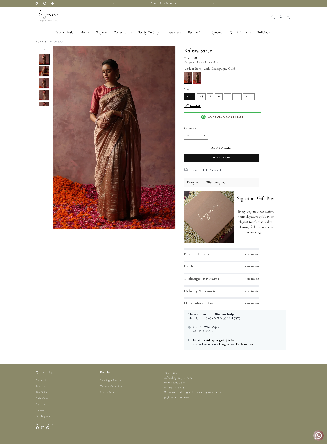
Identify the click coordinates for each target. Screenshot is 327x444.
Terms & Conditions (111, 386)
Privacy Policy (108, 392)
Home (39, 41)
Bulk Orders (43, 398)
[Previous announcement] (113, 3)
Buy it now (221, 157)
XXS (189, 96)
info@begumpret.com (222, 340)
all (46, 41)
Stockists (40, 386)
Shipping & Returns (111, 380)
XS (201, 96)
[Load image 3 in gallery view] (44, 83)
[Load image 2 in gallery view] (44, 71)
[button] (101, 33)
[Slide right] (44, 110)
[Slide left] (44, 49)
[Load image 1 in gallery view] (44, 59)
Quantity (190, 128)
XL (237, 96)
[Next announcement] (213, 3)
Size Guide (42, 392)
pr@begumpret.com (177, 397)
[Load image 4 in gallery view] (44, 95)
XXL (249, 96)
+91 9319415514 (174, 387)
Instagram (224, 344)
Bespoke (40, 404)
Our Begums (43, 416)
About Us (41, 380)
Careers (40, 410)
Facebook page (244, 344)
